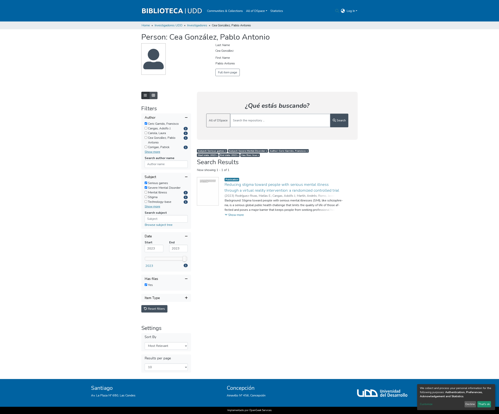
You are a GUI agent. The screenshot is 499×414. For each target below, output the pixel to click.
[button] (343, 11)
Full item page (227, 72)
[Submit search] (337, 11)
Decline (470, 404)
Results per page (158, 358)
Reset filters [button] (156, 309)
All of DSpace (218, 120)
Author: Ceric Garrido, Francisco (289, 150)
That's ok (484, 404)
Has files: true (250, 155)
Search (341, 120)
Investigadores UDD (168, 25)
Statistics (276, 11)
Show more (152, 152)
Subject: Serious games (212, 150)
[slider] (184, 258)
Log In (351, 11)
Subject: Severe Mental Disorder (248, 150)
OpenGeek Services (260, 410)
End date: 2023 (229, 155)
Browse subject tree (159, 225)
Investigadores (197, 25)
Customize (426, 404)
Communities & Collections (225, 11)
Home (146, 25)
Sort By (150, 337)
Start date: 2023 (208, 155)
